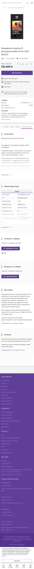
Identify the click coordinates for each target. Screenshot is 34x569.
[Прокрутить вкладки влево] (2, 127)
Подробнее (5, 175)
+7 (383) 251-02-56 (6, 512)
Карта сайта (5, 427)
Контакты (4, 389)
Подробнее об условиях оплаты (13, 350)
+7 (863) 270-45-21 (6, 500)
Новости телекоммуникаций (10, 438)
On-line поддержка (7, 412)
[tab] (12, 127)
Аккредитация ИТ (6, 404)
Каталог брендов (6, 398)
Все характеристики (7, 108)
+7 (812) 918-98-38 (6, 524)
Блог (2, 435)
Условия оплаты (6, 415)
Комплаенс (5, 424)
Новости (4, 383)
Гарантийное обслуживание (10, 421)
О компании (5, 380)
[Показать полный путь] (4, 8)
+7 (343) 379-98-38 (6, 486)
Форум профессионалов (9, 441)
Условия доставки (7, 418)
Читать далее (5, 119)
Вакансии (4, 386)
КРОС (3, 447)
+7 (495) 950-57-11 (6, 464)
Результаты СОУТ (6, 401)
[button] (17, 26)
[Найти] (28, 3)
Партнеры (4, 395)
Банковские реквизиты (8, 392)
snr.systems (4, 450)
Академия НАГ (5, 444)
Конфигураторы (6, 452)
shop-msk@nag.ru (6, 466)
